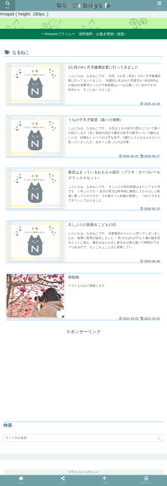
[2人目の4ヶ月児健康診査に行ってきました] (49, 380)
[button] (159, 438)
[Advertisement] (83, 366)
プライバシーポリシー (83, 472)
